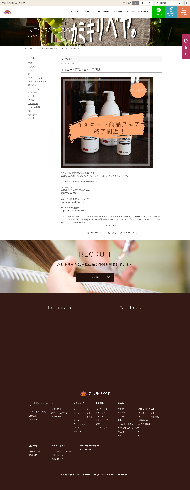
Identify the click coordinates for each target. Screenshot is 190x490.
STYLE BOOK (102, 12)
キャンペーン (34, 88)
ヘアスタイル (34, 66)
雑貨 (98, 423)
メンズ (77, 420)
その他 (31, 96)
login (186, 3)
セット (77, 435)
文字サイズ (127, 3)
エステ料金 (56, 416)
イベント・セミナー (37, 77)
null (139, 427)
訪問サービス (34, 92)
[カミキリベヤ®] (95, 393)
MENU (87, 12)
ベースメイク (102, 409)
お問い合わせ (57, 455)
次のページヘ (127, 232)
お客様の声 (33, 103)
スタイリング (102, 420)
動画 (89, 412)
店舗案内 (33, 415)
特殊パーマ (79, 431)
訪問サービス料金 (59, 412)
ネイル (31, 99)
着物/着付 (32, 114)
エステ (31, 70)
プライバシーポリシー (89, 445)
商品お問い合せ (58, 458)
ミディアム (79, 412)
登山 (30, 110)
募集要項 (33, 455)
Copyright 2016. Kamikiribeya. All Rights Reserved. (95, 474)
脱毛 (30, 73)
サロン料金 (56, 409)
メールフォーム (58, 445)
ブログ (31, 62)
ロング (77, 416)
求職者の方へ (35, 451)
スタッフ (33, 419)
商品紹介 (32, 85)
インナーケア (102, 427)
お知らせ (122, 403)
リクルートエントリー (61, 451)
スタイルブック (81, 403)
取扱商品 (100, 403)
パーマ (77, 427)
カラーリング (80, 423)
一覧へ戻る (111, 232)
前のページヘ (94, 232)
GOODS (118, 12)
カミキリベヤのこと (38, 411)
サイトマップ (85, 449)
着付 (89, 409)
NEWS (130, 12)
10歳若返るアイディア (38, 81)
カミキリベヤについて (39, 404)
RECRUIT (143, 12)
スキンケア (101, 412)
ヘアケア (100, 416)
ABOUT (75, 12)
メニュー (55, 403)
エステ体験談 (34, 107)
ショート (78, 409)
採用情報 (33, 445)
